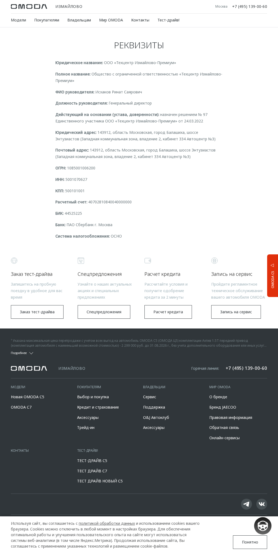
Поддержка (154, 407)
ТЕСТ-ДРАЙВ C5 (92, 460)
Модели (18, 20)
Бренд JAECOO (222, 407)
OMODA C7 (21, 407)
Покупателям (46, 20)
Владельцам (79, 20)
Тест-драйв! (168, 20)
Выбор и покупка (93, 396)
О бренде (218, 396)
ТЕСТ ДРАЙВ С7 (92, 470)
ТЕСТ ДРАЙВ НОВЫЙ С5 (100, 481)
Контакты (140, 20)
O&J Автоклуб (156, 417)
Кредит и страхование (98, 407)
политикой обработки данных (107, 523)
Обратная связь (224, 427)
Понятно (250, 542)
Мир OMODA (111, 20)
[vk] (261, 504)
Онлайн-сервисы (224, 437)
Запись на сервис (236, 311)
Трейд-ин (85, 427)
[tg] (246, 504)
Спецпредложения (104, 311)
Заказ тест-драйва (37, 311)
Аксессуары (88, 417)
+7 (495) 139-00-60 (249, 6)
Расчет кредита (168, 311)
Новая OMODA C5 (27, 396)
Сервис (149, 396)
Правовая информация (230, 417)
